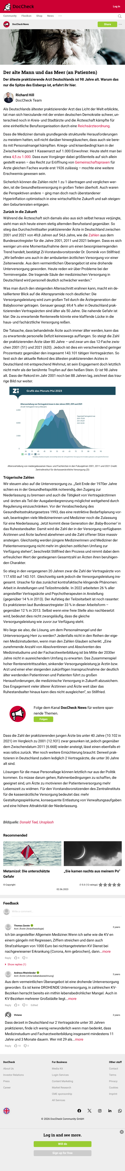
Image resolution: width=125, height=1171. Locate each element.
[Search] (119, 16)
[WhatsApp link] (120, 1111)
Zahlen (94, 235)
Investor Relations (13, 1074)
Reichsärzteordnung (94, 126)
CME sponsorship (62, 1093)
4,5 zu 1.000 (21, 157)
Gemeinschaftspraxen (92, 162)
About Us (8, 1068)
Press (6, 1081)
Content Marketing (62, 1081)
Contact (113, 1068)
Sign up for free (62, 1153)
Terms (112, 1074)
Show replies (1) (16, 964)
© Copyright (9, 884)
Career (7, 1087)
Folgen (44, 719)
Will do (62, 1144)
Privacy (113, 1081)
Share (107, 24)
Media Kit (57, 1068)
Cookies (113, 1087)
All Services (58, 1100)
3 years (116, 927)
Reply (8, 957)
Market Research (61, 1087)
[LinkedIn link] (110, 1111)
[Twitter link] (89, 1111)
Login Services (60, 1074)
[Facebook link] (79, 1111)
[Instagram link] (100, 1111)
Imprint (113, 1093)
